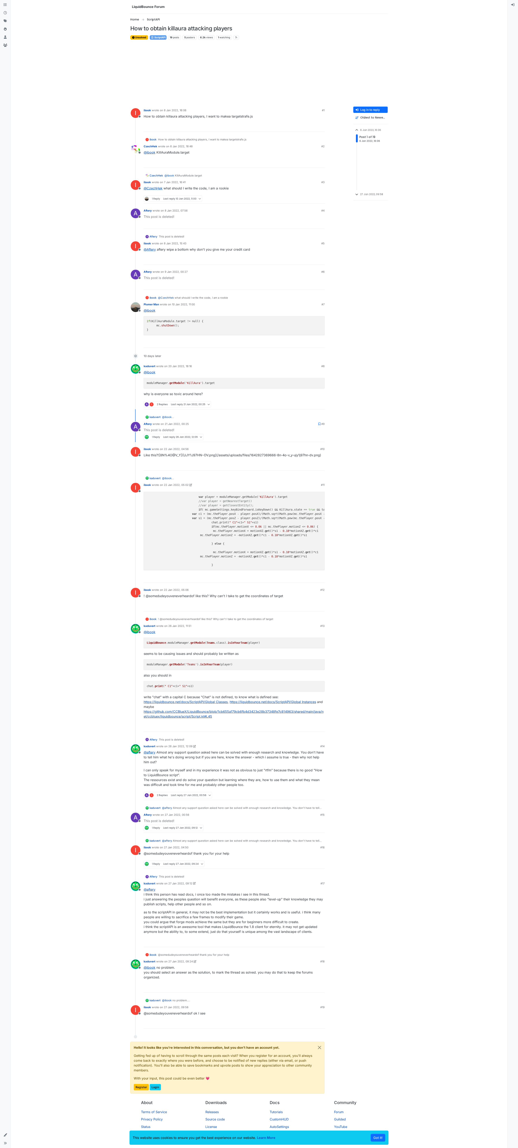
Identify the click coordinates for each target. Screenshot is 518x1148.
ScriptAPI (160, 37)
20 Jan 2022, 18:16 (180, 366)
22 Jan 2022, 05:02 (176, 484)
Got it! (378, 1138)
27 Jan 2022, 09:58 (176, 1007)
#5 (323, 243)
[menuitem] (512, 5)
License (211, 1127)
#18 (322, 961)
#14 (322, 746)
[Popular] (5, 29)
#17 (323, 883)
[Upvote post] (314, 127)
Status (145, 1127)
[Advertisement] (259, 73)
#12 (322, 589)
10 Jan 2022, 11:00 (183, 304)
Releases (212, 1112)
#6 (323, 271)
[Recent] (5, 13)
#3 (323, 182)
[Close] (319, 1047)
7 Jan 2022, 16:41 (175, 182)
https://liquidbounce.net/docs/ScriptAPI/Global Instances (273, 702)
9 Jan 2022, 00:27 (176, 271)
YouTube (340, 1127)
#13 (322, 625)
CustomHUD (279, 1119)
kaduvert (149, 366)
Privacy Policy (152, 1119)
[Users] (5, 37)
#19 (322, 1007)
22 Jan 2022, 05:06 (176, 589)
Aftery (148, 210)
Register (141, 1087)
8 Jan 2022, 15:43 (175, 243)
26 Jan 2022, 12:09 (180, 746)
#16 (322, 847)
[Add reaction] (306, 127)
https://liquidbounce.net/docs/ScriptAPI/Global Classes (186, 702)
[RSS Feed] (236, 37)
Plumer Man (151, 304)
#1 (323, 110)
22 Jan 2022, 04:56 (176, 449)
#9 (323, 423)
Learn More (266, 1138)
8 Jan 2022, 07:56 (176, 210)
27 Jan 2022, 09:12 (180, 883)
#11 (323, 484)
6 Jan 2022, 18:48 (181, 146)
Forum (339, 1112)
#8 (323, 366)
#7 (323, 304)
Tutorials (276, 1112)
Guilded (340, 1119)
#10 (322, 449)
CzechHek (150, 146)
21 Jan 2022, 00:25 (177, 423)
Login (155, 1087)
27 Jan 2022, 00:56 (177, 814)
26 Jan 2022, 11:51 (179, 625)
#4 (323, 210)
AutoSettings (279, 1127)
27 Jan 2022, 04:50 (176, 847)
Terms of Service (154, 1112)
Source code (215, 1119)
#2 (323, 146)
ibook (147, 110)
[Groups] (5, 45)
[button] (5, 1135)
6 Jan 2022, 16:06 (175, 110)
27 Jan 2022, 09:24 (180, 961)
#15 (322, 814)
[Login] (512, 5)
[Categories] (5, 5)
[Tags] (5, 21)
